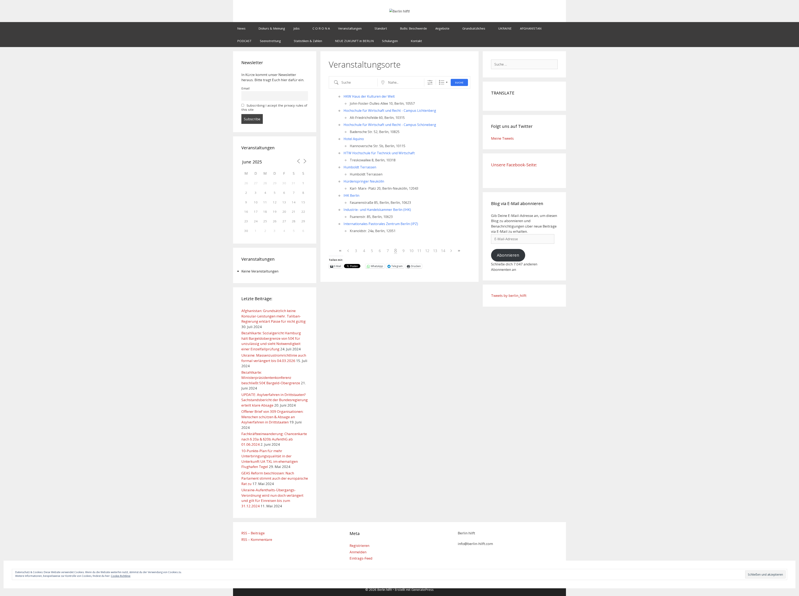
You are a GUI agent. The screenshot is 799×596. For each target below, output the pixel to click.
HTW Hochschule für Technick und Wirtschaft (379, 153)
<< (340, 250)
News (241, 28)
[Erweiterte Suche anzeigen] (430, 82)
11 (419, 250)
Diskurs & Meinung (271, 28)
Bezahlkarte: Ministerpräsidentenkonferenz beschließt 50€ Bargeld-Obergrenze (270, 377)
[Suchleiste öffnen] (560, 41)
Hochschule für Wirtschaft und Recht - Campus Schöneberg (390, 124)
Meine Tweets (502, 138)
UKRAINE (505, 28)
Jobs (296, 28)
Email (245, 88)
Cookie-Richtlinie (120, 576)
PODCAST (244, 41)
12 (427, 250)
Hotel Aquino (354, 139)
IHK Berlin (351, 195)
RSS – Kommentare (256, 539)
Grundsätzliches (473, 28)
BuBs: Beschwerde (413, 28)
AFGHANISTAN (530, 28)
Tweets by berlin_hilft (508, 295)
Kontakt (416, 41)
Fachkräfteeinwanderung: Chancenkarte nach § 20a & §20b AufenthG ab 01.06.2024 (274, 439)
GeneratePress (422, 589)
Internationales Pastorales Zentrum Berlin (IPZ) (381, 223)
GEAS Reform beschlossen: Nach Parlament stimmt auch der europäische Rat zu (274, 478)
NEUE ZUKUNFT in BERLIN (354, 41)
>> (459, 250)
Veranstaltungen (350, 28)
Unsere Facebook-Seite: (514, 165)
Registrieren (359, 545)
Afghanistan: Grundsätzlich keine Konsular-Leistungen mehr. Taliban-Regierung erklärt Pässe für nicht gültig (273, 316)
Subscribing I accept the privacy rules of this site (274, 107)
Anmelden (358, 552)
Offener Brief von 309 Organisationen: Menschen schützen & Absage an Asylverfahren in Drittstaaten (272, 416)
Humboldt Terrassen (360, 167)
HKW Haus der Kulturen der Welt (369, 96)
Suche (459, 82)
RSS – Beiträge (253, 533)
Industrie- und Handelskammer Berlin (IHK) (377, 209)
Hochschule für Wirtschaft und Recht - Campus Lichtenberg (390, 110)
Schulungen (390, 41)
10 (411, 250)
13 (435, 250)
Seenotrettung (270, 41)
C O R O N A (321, 28)
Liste (441, 82)
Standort (381, 28)
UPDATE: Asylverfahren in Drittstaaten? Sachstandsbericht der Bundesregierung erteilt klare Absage (274, 400)
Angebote (442, 28)
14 (443, 250)
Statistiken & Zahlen (308, 41)
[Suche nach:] (524, 64)
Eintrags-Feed (361, 558)
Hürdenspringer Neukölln (364, 181)
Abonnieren (508, 255)
